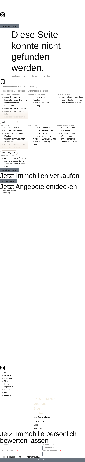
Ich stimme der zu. (23, 457)
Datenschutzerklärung (28, 457)
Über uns (40, 403)
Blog (37, 408)
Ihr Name (4, 445)
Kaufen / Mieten (45, 399)
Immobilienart (48, 445)
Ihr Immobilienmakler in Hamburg (8, 192)
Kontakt (39, 413)
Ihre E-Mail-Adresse (8, 451)
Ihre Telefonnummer (51, 451)
